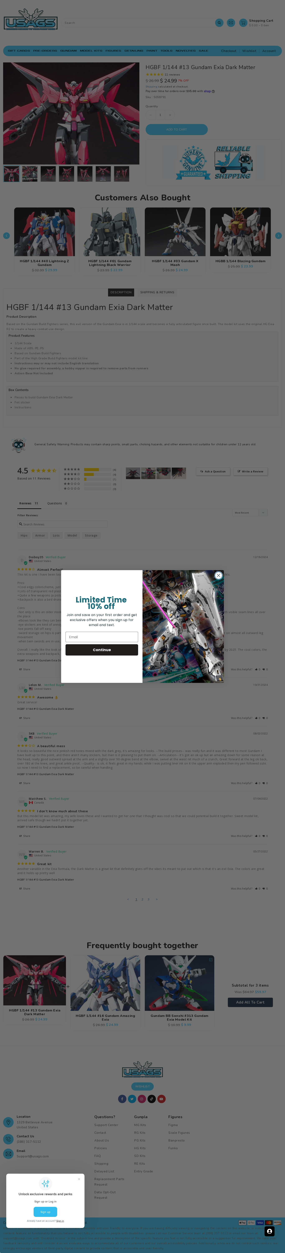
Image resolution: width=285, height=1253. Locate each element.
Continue (102, 649)
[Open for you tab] (270, 1231)
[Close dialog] (218, 575)
